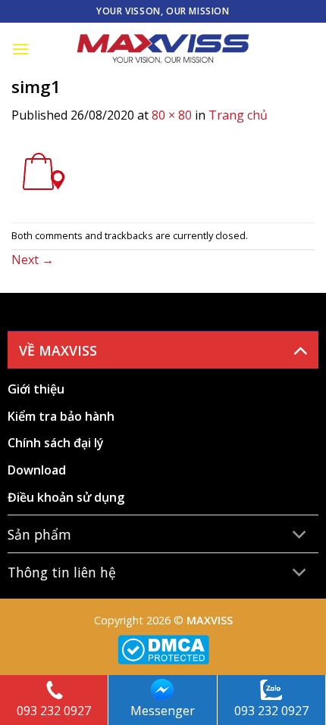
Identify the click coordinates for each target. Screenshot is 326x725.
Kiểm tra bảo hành (61, 416)
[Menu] (20, 48)
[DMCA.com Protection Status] (163, 648)
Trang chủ (238, 115)
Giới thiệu (36, 389)
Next (32, 259)
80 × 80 (172, 115)
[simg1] (41, 172)
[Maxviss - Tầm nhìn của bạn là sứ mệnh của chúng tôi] (163, 49)
